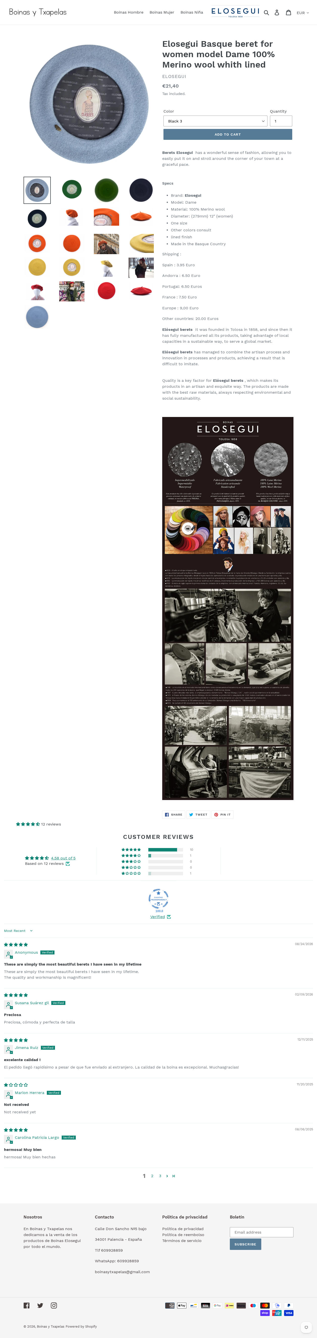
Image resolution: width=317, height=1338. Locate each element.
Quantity (278, 111)
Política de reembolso (183, 1234)
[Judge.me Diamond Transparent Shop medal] (158, 899)
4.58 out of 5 (63, 858)
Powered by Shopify (81, 1326)
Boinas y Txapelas (50, 1326)
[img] (16, 944)
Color (168, 111)
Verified (157, 916)
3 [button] (160, 1175)
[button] (28, 824)
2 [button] (152, 1175)
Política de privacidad (183, 1228)
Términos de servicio (182, 1240)
